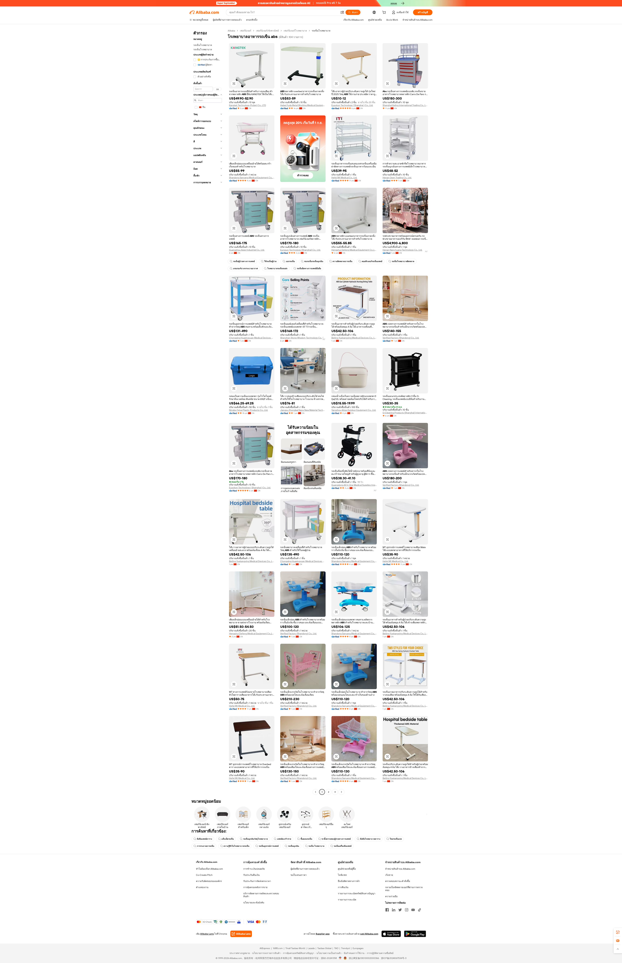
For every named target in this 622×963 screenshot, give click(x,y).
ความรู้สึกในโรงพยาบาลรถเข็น (236, 846)
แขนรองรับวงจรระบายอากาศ (245, 268)
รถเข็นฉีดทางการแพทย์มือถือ (309, 268)
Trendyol (345, 948)
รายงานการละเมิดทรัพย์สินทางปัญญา (356, 893)
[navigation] (207, 411)
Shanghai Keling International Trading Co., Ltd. (405, 105)
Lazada (311, 948)
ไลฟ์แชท (342, 875)
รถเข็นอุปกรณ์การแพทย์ (269, 846)
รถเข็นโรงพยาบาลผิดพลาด (403, 261)
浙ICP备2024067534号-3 (393, 958)
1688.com (278, 948)
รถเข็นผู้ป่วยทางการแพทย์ (244, 261)
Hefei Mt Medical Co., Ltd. (344, 177)
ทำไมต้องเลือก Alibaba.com (209, 868)
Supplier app (323, 934)
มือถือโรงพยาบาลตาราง (370, 839)
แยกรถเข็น (290, 261)
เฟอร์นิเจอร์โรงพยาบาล (295, 30)
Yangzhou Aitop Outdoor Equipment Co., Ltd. (353, 410)
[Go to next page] (341, 792)
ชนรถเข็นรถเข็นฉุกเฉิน (313, 261)
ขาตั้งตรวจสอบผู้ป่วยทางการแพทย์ (336, 839)
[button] (342, 12)
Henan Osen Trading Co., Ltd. (397, 177)
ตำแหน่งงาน (202, 887)
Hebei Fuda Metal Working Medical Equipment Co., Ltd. (303, 105)
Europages (358, 948)
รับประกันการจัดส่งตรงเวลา (257, 881)
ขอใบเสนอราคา (299, 875)
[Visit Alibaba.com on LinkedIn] (394, 910)
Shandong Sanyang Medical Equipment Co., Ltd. (251, 177)
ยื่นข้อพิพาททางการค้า (349, 881)
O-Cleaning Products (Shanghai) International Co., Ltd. (405, 412)
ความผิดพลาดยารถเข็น (342, 261)
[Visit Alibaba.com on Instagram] (407, 910)
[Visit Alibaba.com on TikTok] (419, 910)
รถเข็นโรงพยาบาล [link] (321, 30)
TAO (336, 948)
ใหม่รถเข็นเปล (396, 839)
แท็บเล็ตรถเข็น (227, 839)
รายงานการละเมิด (347, 899)
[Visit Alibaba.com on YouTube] (413, 910)
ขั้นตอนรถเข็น (306, 839)
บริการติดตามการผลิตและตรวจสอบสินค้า (261, 895)
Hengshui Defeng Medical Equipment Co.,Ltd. (354, 250)
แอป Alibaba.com (369, 934)
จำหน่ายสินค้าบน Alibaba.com (400, 868)
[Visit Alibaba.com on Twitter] (400, 910)
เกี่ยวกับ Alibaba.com (206, 862)
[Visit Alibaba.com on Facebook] (387, 910)
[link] (618, 932)
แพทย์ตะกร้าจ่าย (284, 839)
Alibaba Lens (207, 934)
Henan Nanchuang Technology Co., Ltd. (402, 250)
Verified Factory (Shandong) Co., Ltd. (401, 337)
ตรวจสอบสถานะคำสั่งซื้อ (397, 881)
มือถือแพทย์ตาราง (204, 839)
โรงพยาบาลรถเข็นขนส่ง (277, 268)
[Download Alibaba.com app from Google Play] (415, 934)
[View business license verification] (340, 958)
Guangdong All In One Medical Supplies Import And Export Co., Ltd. (354, 485)
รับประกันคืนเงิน (251, 875)
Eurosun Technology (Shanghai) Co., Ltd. (300, 250)
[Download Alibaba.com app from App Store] (391, 934)
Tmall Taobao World (295, 948)
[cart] (384, 13)
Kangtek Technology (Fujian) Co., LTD (247, 105)
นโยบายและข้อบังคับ (253, 902)
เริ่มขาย (389, 875)
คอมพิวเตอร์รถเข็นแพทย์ (372, 261)
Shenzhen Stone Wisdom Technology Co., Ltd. (303, 337)
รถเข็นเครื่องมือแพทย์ (342, 846)
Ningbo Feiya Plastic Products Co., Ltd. (248, 410)
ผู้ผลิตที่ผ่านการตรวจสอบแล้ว (305, 868)
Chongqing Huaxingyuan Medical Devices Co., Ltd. (251, 337)
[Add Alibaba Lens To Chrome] (241, 934)
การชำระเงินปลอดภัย (254, 868)
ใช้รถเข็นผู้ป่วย (270, 261)
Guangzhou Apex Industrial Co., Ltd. (247, 250)
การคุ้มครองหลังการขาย (255, 887)
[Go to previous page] (315, 792)
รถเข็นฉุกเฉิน (293, 846)
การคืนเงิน (343, 887)
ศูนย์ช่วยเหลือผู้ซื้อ (347, 868)
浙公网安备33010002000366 (364, 958)
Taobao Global (324, 948)
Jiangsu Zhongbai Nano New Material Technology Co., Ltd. (303, 410)
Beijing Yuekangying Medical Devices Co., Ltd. (354, 337)
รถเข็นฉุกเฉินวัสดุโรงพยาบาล (255, 839)
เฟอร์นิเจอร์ (245, 30)
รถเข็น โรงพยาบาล (316, 846)
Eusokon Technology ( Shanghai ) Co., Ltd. (352, 105)
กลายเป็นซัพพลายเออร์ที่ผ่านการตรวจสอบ (404, 888)
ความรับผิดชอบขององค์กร (209, 881)
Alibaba (231, 30)
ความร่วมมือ (391, 896)
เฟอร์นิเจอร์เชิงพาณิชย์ (267, 30)
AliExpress (265, 948)
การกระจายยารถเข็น (205, 846)
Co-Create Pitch (204, 875)
